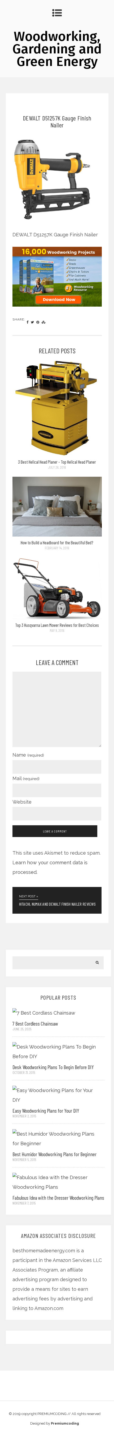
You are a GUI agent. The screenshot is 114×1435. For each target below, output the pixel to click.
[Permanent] (57, 454)
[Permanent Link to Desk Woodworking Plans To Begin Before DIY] (54, 1051)
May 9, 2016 (57, 630)
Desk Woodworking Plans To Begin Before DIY (53, 1067)
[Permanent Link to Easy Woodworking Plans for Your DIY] (54, 1094)
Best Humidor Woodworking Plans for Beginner (54, 1154)
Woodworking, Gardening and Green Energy (57, 48)
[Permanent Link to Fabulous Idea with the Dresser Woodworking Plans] (54, 1181)
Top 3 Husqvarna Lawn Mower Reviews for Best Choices (57, 625)
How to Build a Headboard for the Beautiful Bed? (57, 542)
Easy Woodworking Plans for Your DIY (45, 1110)
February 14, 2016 (57, 547)
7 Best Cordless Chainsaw (35, 1023)
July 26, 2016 (57, 467)
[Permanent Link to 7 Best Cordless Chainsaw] (43, 1012)
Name (28, 755)
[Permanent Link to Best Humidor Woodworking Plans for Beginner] (54, 1138)
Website (22, 802)
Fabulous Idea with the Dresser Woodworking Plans (58, 1197)
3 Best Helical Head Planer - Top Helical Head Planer (57, 461)
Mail (26, 778)
